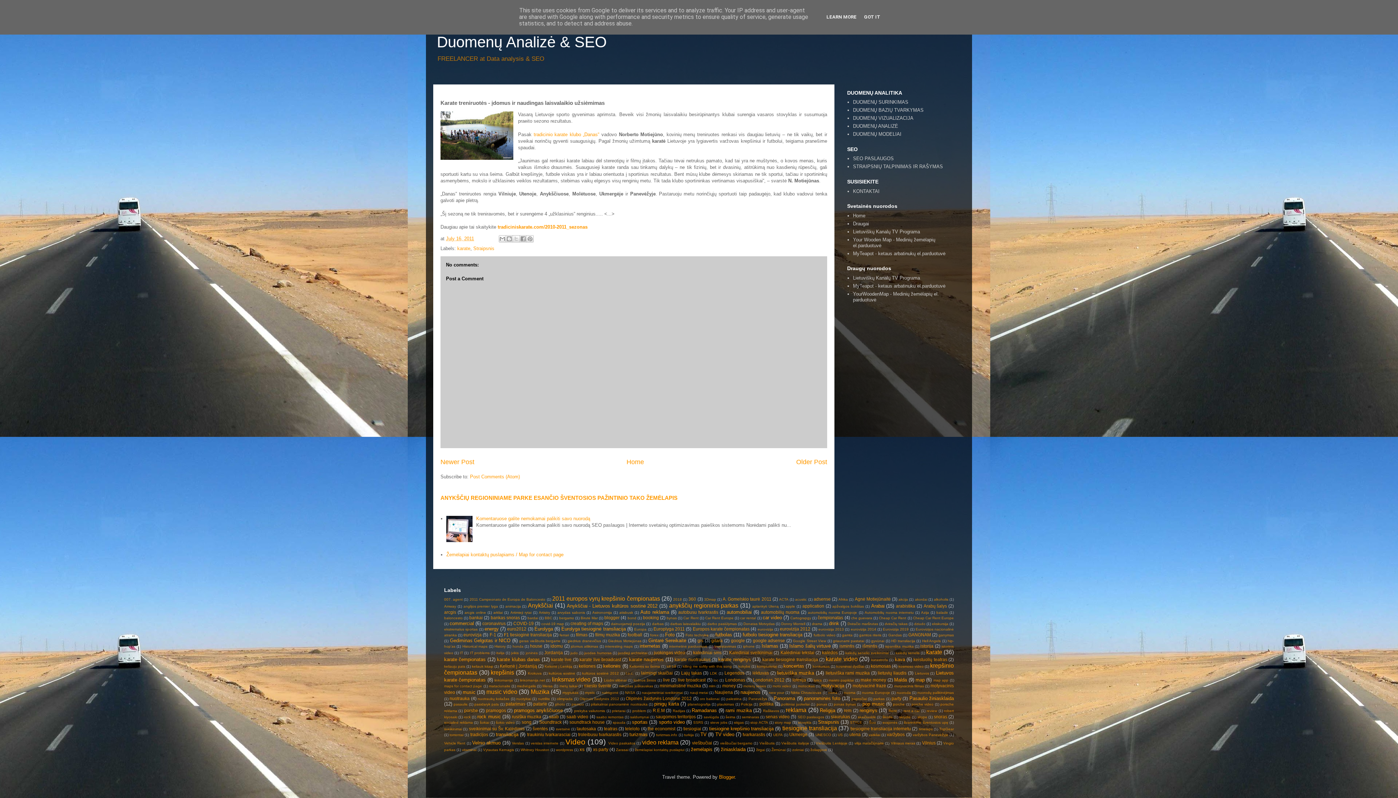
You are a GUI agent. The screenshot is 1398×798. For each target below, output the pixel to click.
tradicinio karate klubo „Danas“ (567, 134)
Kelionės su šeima (644, 666)
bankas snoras (505, 617)
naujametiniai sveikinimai (662, 693)
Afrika (843, 599)
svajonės (889, 722)
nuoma (850, 693)
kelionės (612, 666)
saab (554, 716)
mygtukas (570, 693)
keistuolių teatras (930, 659)
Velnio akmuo (486, 743)
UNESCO (823, 735)
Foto (670, 634)
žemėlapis (701, 749)
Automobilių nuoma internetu (889, 613)
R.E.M (659, 710)
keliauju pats (454, 666)
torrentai (456, 735)
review (932, 711)
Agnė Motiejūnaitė (873, 599)
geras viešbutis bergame (540, 641)
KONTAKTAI (866, 191)
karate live (561, 659)
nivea (832, 693)
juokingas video (669, 652)
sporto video (672, 722)
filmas (582, 634)
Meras (547, 686)
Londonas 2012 (768, 679)
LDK (713, 673)
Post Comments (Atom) (495, 476)
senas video (778, 716)
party (896, 698)
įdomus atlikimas (584, 646)
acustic (801, 599)
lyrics (818, 680)
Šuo (872, 722)
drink (834, 623)
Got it (872, 17)
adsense (822, 599)
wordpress (564, 750)
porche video (922, 704)
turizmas (638, 734)
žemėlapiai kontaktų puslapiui (659, 750)
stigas (739, 722)
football (635, 634)
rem (848, 710)
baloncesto (453, 618)
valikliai (874, 735)
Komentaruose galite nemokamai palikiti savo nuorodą (533, 518)
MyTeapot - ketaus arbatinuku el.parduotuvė (899, 286)
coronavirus (494, 623)
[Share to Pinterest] (530, 238)
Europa (640, 629)
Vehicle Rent (454, 743)
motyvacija (832, 685)
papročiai (859, 699)
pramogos (496, 710)
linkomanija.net (532, 680)
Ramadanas (704, 710)
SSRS (698, 722)
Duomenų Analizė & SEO (522, 42)
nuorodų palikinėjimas (935, 693)
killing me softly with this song (707, 666)
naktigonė (610, 693)
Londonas (735, 679)
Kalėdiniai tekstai (797, 652)
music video (501, 692)
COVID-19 (523, 623)
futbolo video (825, 635)
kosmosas (881, 666)
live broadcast (692, 679)
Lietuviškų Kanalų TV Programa (886, 231)
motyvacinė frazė (869, 685)
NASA (630, 693)
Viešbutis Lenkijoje (831, 743)
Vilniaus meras (903, 743)
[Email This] (502, 238)
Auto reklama (654, 612)
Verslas (518, 743)
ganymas (946, 635)
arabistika (905, 606)
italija (500, 653)
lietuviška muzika (795, 673)
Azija (925, 613)
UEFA (778, 735)
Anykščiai (540, 606)
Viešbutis (767, 743)
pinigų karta (666, 704)
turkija (689, 735)
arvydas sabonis (571, 613)
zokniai (798, 750)
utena (855, 734)
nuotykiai (523, 699)
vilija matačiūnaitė (869, 743)
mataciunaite (499, 686)
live (666, 679)
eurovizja (472, 634)
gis (700, 640)
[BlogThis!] (509, 238)
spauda (619, 722)
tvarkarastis (754, 734)
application (813, 606)
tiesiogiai (692, 728)
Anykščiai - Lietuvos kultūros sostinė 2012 (612, 606)
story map (783, 722)
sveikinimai (453, 729)
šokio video (505, 722)
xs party (600, 749)
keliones (587, 666)
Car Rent (690, 618)
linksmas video (571, 679)
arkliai (498, 613)
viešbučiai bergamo (736, 743)
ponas (822, 704)
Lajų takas (691, 673)
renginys (868, 710)
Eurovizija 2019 (896, 629)
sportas (640, 722)
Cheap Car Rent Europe (933, 618)
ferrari (564, 635)
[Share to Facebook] (523, 238)
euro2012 (516, 629)
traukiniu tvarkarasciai (548, 734)
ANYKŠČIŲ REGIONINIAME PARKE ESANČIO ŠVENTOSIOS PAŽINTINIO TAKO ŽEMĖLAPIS (559, 498)
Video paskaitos (621, 743)
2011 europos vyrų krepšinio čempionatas (606, 599)
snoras (940, 716)
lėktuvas (761, 673)
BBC (548, 618)
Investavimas (725, 646)
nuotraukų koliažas (493, 699)
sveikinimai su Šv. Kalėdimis (497, 728)
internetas (650, 646)
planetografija (699, 704)
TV (703, 734)
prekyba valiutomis (589, 711)
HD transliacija (903, 641)
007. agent (453, 599)
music (469, 692)
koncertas (793, 666)
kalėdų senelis (908, 653)
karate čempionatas (465, 659)
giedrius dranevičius (584, 641)
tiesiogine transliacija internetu (880, 728)
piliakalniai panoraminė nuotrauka (619, 704)
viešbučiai (702, 742)
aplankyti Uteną (765, 606)
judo (574, 653)
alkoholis (941, 599)
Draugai (861, 223)
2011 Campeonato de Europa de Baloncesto (508, 599)
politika (766, 704)
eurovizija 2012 (795, 629)
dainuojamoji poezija (628, 624)
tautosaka (586, 728)
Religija (827, 710)
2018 (677, 599)
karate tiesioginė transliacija (790, 659)
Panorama (784, 698)
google (738, 640)
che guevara (861, 618)
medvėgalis (526, 686)
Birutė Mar (589, 618)
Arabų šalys (935, 606)
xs (582, 749)
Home (635, 462)
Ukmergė (798, 734)
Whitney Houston (535, 750)
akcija (903, 599)
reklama (796, 710)
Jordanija (553, 652)
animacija (513, 606)
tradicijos (479, 734)
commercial (462, 623)
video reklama (660, 742)
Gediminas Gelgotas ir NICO (480, 640)
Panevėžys (758, 699)
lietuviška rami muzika (848, 673)
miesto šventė (597, 685)
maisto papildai (841, 680)
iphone (749, 646)
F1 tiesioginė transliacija (528, 634)
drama (817, 624)
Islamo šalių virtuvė (810, 646)
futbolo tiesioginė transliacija (772, 634)
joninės (532, 653)
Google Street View (809, 641)
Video (575, 742)
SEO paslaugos (811, 717)
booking (651, 617)
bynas (672, 618)
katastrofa (879, 660)
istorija (926, 646)
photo (560, 704)
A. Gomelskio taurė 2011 (747, 599)
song (527, 722)
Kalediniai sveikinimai (751, 652)
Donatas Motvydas (759, 624)
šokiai (484, 722)
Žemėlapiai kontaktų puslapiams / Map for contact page (505, 554)
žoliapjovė (818, 750)
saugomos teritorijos (676, 716)
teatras (610, 728)
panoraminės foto (822, 698)
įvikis (515, 653)
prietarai (618, 711)
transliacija (507, 734)
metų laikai (568, 686)
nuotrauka (460, 698)
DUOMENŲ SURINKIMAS (880, 102)
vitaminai (469, 750)
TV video (724, 734)
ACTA (784, 599)
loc (716, 680)
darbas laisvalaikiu (685, 624)
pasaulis (460, 704)
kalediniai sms (707, 652)
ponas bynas (845, 704)
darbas (658, 624)
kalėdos (830, 652)
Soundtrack (550, 722)
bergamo (566, 618)
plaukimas (725, 704)
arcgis (450, 612)
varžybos (896, 734)
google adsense (769, 640)
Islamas (770, 646)
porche (899, 704)
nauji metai (699, 693)
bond (632, 618)
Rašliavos (771, 711)
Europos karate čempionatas (721, 629)
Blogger (727, 777)
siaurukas (840, 716)
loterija (799, 679)
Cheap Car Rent (892, 618)
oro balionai (709, 699)
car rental (748, 618)
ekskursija (940, 624)
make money (873, 679)
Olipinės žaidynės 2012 (599, 699)
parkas (879, 699)
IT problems (480, 653)
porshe (471, 710)
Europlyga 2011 (669, 629)
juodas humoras (597, 653)
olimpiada (565, 699)
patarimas (515, 704)
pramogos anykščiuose (538, 710)
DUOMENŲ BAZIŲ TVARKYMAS (888, 110)
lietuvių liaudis (892, 673)
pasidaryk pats (486, 704)
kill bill (671, 666)
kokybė (744, 666)
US (840, 735)
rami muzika (738, 710)
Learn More (841, 17)
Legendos (734, 673)
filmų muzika (607, 634)
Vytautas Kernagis (498, 750)
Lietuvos (922, 673)
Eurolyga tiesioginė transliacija (593, 629)
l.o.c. (630, 673)
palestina (734, 699)
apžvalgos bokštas (848, 606)
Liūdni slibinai (615, 680)
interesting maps (619, 646)
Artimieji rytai (521, 613)
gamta (847, 635)
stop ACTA (759, 722)
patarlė (540, 704)
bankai (476, 617)
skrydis (905, 717)
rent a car (912, 711)
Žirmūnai (778, 750)
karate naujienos (646, 659)
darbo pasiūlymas (722, 624)
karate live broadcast (600, 659)
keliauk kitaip (482, 666)
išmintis (869, 646)
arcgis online (475, 613)
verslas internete (544, 743)
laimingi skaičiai (657, 673)
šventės (540, 728)
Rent (893, 711)
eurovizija (765, 629)
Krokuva (535, 673)
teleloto (632, 728)
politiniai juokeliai (795, 704)
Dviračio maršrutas (863, 624)
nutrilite (544, 699)
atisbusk (626, 613)
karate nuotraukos (692, 659)
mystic (590, 693)
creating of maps (586, 623)
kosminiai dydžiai (850, 666)
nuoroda (904, 693)
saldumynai (639, 717)
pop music (873, 704)
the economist (661, 728)
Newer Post (457, 462)
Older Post (811, 462)
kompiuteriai (767, 666)
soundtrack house (587, 722)
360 (692, 599)
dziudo (919, 624)
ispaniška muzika (899, 646)
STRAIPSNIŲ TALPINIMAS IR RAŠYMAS (898, 166)
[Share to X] (516, 238)
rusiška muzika (526, 716)
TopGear (946, 729)
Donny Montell (793, 624)
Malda (900, 680)
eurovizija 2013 (831, 629)
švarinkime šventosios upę (926, 722)
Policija (747, 704)
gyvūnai (877, 641)
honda (518, 646)
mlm (712, 686)
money (729, 685)
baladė (942, 613)
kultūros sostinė (562, 673)
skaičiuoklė (867, 717)
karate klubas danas (518, 659)
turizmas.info (666, 735)
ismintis (847, 646)
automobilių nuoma (780, 612)
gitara (717, 640)
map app (940, 680)
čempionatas (830, 617)
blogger (612, 617)
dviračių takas (896, 624)
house (536, 646)
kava (900, 659)
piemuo (578, 704)
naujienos (751, 692)
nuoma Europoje (876, 693)
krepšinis (502, 672)
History (500, 646)
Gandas (895, 635)
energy (492, 629)
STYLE (856, 722)
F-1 (493, 634)
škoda (887, 717)
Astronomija (602, 613)
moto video (782, 686)
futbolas (723, 634)
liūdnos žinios (644, 680)
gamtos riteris (870, 635)
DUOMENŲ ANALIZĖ (875, 126)
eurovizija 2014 (863, 629)
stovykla (804, 722)
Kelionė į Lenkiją (558, 666)
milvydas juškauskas (636, 686)
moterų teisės (754, 686)
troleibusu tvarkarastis (599, 734)
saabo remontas (610, 717)
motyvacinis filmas (909, 686)
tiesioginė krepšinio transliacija (741, 728)
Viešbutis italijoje (795, 743)
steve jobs (718, 722)
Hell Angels (931, 641)
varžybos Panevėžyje (930, 735)
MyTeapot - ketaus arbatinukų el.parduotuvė (899, 253)
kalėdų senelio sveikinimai (867, 653)
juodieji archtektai (632, 653)
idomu (556, 646)
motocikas (806, 686)
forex (654, 635)
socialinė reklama (458, 722)
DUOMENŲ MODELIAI (877, 134)
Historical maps (474, 646)
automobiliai (739, 612)
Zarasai (622, 750)
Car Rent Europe (719, 618)
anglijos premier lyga (480, 606)
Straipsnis (483, 248)
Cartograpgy (800, 618)
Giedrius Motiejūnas (624, 641)
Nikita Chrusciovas (806, 693)
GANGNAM (919, 634)
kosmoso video (911, 666)
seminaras (750, 717)
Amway (450, 606)
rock (467, 717)
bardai (533, 618)
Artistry (544, 613)
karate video (841, 659)
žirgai (760, 750)
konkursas (821, 666)
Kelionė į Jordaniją (518, 666)
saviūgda (711, 717)
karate (463, 248)
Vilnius (929, 742)
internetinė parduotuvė (688, 646)
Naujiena (724, 692)
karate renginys (734, 659)
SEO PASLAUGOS (873, 158)
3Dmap (710, 599)
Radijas (679, 711)
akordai (921, 599)
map (920, 680)
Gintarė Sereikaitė (667, 640)
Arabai (878, 606)
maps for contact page (463, 686)
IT (461, 653)
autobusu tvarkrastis (698, 612)
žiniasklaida (733, 749)
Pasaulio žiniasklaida (931, 698)
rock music (489, 716)
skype (922, 717)
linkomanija (503, 680)
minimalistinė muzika (680, 685)
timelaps (926, 729)
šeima (730, 717)
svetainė (563, 729)
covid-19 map (552, 624)
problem (639, 711)
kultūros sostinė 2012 (600, 673)
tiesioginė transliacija (809, 728)
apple (790, 606)
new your (776, 693)
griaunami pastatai (848, 641)
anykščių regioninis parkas (704, 606)
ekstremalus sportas (461, 629)
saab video (577, 716)
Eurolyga (543, 629)
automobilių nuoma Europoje (832, 613)
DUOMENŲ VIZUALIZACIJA (883, 118)
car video (772, 617)
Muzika (540, 692)
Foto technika (697, 635)
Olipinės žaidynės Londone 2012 (659, 698)
